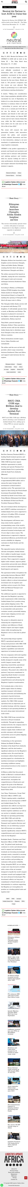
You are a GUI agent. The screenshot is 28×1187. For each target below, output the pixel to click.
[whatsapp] (14, 53)
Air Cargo (18, 175)
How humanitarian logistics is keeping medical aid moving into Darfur (14, 1108)
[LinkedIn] (4, 53)
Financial (16, 1060)
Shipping (17, 901)
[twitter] (7, 53)
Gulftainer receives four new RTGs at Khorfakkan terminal (14, 1032)
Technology (15, 1134)
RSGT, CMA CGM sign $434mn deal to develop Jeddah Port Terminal (14, 407)
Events (14, 1177)
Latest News (11, 7)
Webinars (14, 1176)
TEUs (23, 901)
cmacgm (19, 898)
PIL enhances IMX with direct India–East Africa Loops (14, 995)
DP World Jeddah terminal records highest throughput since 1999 (14, 978)
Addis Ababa (8, 366)
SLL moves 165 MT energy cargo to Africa (14, 1126)
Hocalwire (17, 1185)
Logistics (16, 1097)
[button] (14, 28)
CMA (13, 898)
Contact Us (14, 1179)
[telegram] (17, 53)
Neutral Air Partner (11, 172)
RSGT (7, 898)
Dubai (19, 172)
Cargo (13, 903)
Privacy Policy (14, 1170)
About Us (14, 1169)
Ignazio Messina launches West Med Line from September (13, 1013)
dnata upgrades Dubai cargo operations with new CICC (13, 1088)
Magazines (14, 1174)
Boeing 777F (20, 369)
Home (5, 7)
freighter (13, 369)
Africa (20, 366)
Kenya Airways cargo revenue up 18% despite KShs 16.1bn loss (13, 1070)
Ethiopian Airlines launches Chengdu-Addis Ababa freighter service (14, 212)
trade (19, 372)
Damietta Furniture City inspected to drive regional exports (14, 1144)
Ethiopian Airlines (10, 364)
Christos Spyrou (10, 175)
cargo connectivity (11, 372)
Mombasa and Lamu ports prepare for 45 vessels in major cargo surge (13, 1051)
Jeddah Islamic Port (8, 901)
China (15, 366)
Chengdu (19, 364)
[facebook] (10, 53)
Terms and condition (14, 1172)
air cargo (6, 369)
